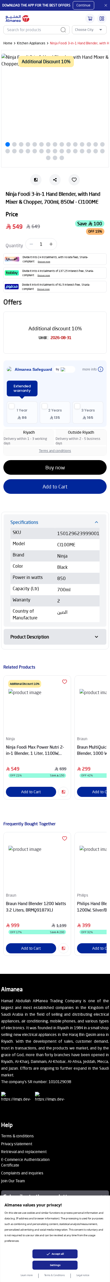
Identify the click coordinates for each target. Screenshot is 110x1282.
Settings (55, 1265)
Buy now (55, 467)
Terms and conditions (55, 451)
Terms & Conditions (54, 1275)
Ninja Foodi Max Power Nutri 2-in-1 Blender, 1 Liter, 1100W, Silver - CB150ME (35, 750)
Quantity (14, 245)
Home (7, 43)
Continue (83, 5)
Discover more (44, 261)
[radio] (22, 412)
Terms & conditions (17, 1135)
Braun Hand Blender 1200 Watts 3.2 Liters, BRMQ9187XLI (36, 906)
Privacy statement (16, 1143)
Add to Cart (55, 486)
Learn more (27, 1275)
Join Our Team (13, 1180)
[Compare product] (63, 792)
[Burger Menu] (102, 18)
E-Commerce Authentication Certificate (25, 1162)
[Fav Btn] (65, 682)
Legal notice (82, 1275)
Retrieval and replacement (24, 1151)
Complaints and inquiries (22, 1172)
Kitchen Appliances (31, 43)
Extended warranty (22, 388)
